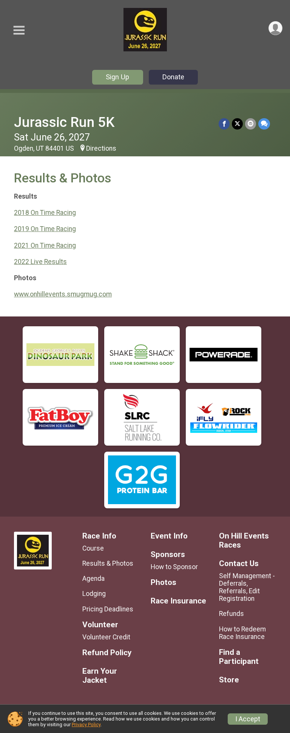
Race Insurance (178, 601)
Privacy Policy (86, 724)
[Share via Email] (250, 123)
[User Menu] (275, 28)
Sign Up (117, 77)
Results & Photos (107, 563)
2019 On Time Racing (45, 229)
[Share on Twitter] (237, 123)
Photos (163, 582)
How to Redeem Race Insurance (242, 632)
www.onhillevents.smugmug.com (63, 294)
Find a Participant (239, 657)
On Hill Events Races (244, 540)
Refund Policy (106, 652)
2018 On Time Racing (45, 212)
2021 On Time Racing (45, 245)
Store (229, 680)
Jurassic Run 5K (64, 122)
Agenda (93, 578)
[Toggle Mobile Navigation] (18, 30)
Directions (101, 148)
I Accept (247, 719)
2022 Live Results (40, 261)
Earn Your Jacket (99, 676)
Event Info (169, 536)
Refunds (231, 613)
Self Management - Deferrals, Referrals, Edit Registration (247, 587)
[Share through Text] (264, 123)
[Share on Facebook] (224, 123)
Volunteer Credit (106, 637)
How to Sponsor (174, 567)
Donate (173, 77)
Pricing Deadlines (107, 609)
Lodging (94, 593)
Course (93, 548)
